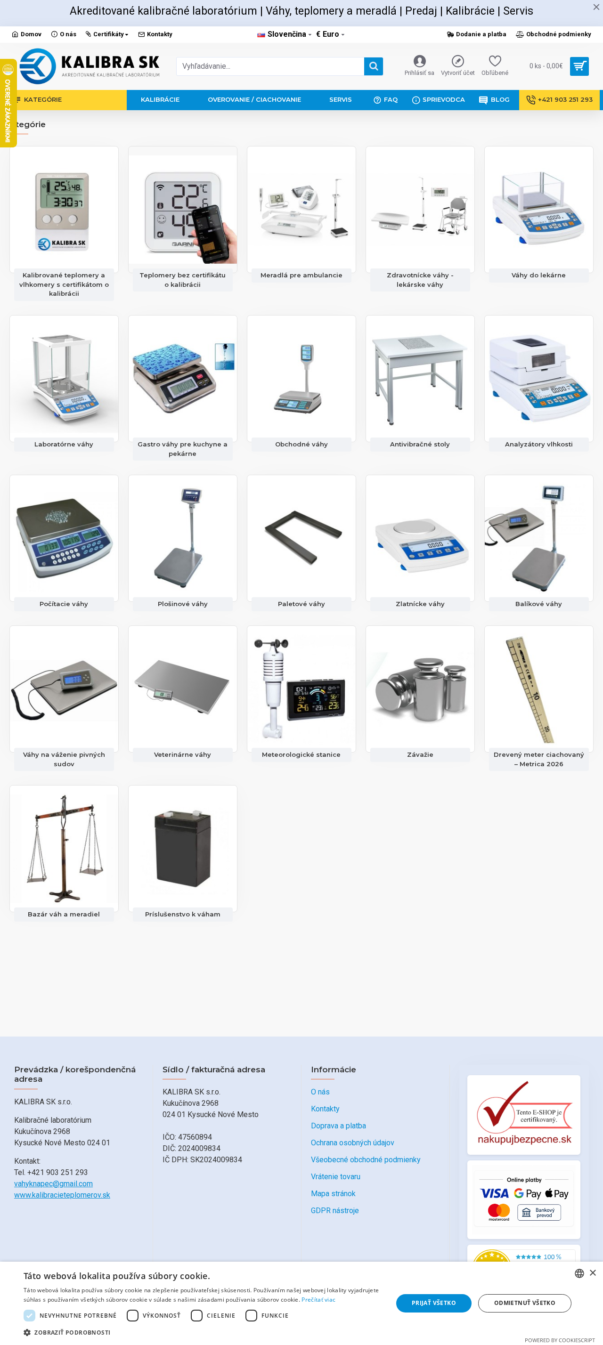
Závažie (420, 754)
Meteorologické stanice (301, 754)
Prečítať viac (318, 1300)
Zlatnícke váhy (420, 604)
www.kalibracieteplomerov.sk (62, 1195)
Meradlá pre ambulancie (301, 275)
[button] (203, 1332)
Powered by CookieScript (560, 1340)
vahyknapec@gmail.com (53, 1183)
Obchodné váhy (301, 444)
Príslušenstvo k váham (182, 914)
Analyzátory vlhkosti (539, 444)
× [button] (592, 1273)
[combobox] (579, 1273)
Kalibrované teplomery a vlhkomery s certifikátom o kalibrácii (64, 284)
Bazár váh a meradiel (64, 914)
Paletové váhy (301, 604)
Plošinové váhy (183, 604)
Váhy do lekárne (539, 275)
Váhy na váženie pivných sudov (64, 759)
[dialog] (301, 1303)
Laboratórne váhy (63, 444)
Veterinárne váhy (182, 754)
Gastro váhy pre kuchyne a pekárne (183, 448)
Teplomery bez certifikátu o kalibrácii (182, 279)
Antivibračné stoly (420, 444)
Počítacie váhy (64, 604)
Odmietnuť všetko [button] (524, 1303)
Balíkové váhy (538, 604)
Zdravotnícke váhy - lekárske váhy (420, 279)
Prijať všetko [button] (434, 1303)
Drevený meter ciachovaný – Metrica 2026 (539, 759)
